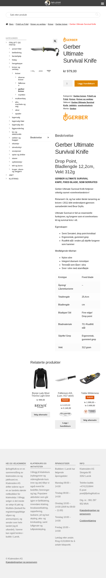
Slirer (17, 110)
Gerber (73, 108)
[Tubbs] (90, 413)
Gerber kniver (61, 24)
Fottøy (14, 60)
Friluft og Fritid (22, 24)
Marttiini (21, 95)
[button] (55, 41)
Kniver (50, 24)
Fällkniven (21, 84)
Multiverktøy (20, 98)
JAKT (11, 175)
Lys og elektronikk (16, 133)
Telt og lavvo (17, 165)
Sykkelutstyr (17, 162)
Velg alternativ (40, 415)
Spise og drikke (18, 154)
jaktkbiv (73, 105)
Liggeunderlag (18, 128)
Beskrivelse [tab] (36, 137)
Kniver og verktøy (38, 24)
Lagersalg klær (18, 121)
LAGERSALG (16, 117)
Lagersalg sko (18, 125)
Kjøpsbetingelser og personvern (21, 562)
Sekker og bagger (16, 139)
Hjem (11, 24)
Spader (18, 114)
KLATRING (13, 179)
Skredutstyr (17, 147)
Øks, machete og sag (20, 104)
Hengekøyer (17, 63)
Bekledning (17, 52)
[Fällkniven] (65, 415)
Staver (14, 158)
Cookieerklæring (88, 521)
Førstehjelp (16, 56)
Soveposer (16, 151)
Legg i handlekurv (86, 83)
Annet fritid (16, 49)
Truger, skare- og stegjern (18, 170)
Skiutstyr (15, 143)
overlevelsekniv (85, 105)
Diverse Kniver (21, 78)
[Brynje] (41, 407)
